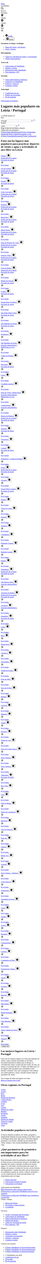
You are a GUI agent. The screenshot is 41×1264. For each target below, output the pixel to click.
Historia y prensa (11, 68)
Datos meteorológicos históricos (16, 80)
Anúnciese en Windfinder (14, 82)
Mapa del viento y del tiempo (15, 47)
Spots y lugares (10, 49)
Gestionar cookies (11, 86)
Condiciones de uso (12, 93)
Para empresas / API (12, 72)
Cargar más (5, 1046)
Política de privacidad (12, 95)
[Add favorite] (8, 155)
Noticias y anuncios (12, 84)
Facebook (32, 1247)
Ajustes (11, 39)
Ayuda (10, 36)
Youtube (31, 1251)
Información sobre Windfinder (15, 70)
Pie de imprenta (10, 97)
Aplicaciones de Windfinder (14, 66)
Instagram (32, 1249)
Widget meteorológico (12, 59)
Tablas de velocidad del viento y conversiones (21, 57)
